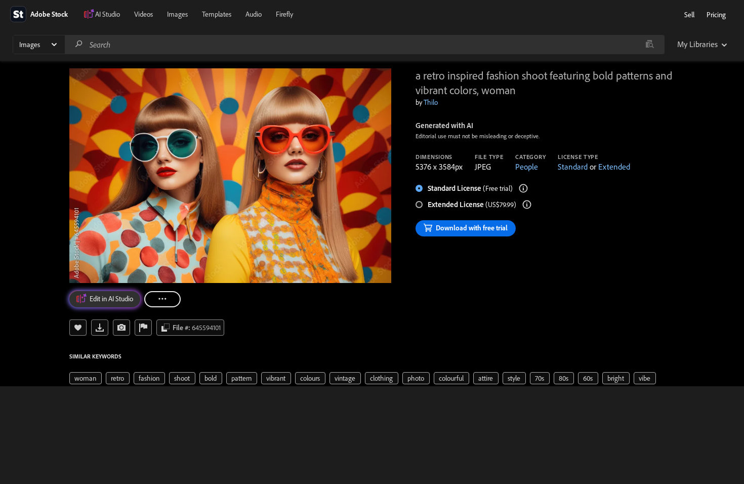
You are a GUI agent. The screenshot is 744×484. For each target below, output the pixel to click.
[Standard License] (523, 188)
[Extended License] (526, 204)
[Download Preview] (99, 327)
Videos (143, 14)
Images (177, 14)
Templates (216, 14)
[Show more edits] (162, 299)
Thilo (431, 102)
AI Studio (107, 14)
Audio (253, 14)
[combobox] (364, 44)
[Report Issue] (143, 327)
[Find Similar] (121, 327)
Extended (614, 167)
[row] (85, 378)
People (526, 167)
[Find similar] (649, 44)
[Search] (79, 44)
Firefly (284, 14)
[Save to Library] (78, 327)
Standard (573, 167)
